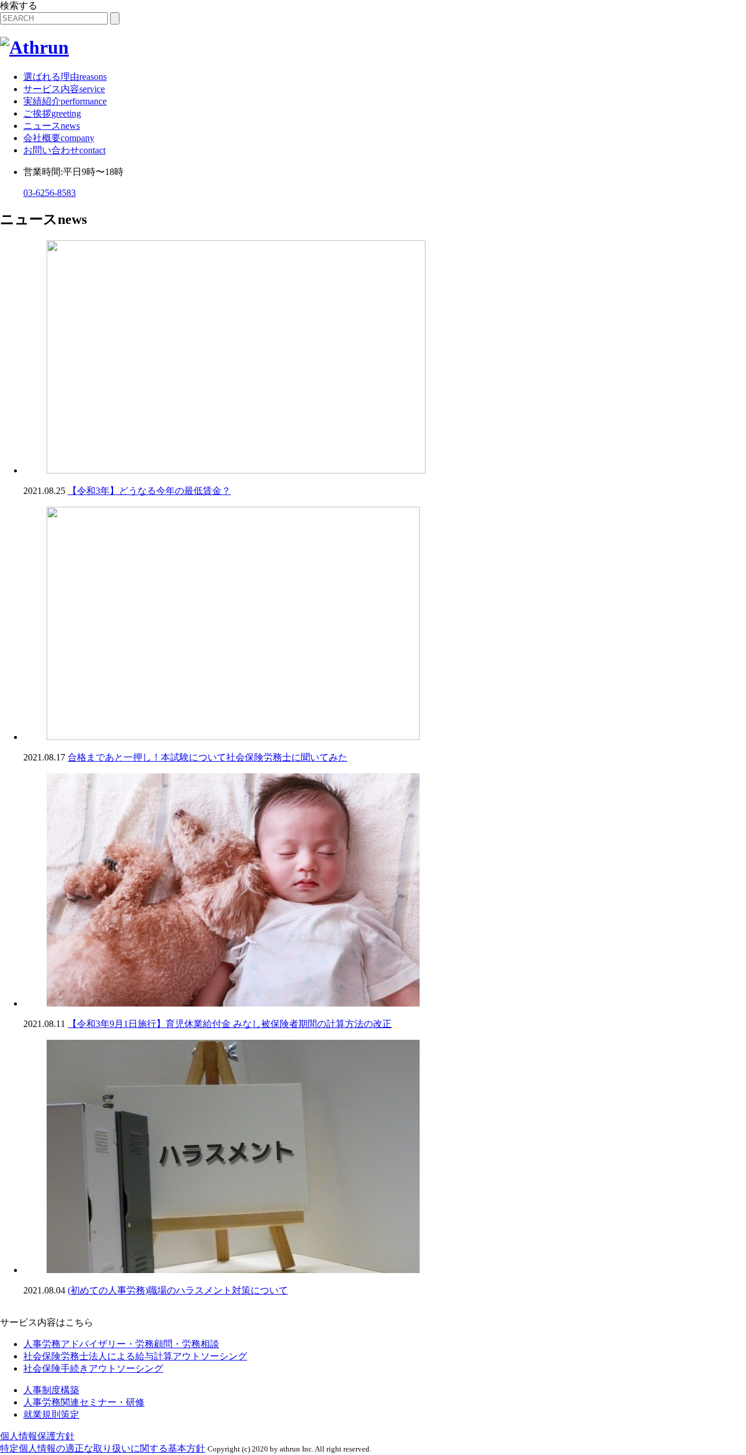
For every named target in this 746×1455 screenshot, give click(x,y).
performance (65, 101)
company (58, 138)
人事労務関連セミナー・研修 (84, 1402)
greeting (52, 113)
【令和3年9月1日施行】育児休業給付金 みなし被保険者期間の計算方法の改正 (230, 1024)
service (64, 89)
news (51, 126)
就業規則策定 (51, 1414)
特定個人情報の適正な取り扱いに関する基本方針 (102, 1448)
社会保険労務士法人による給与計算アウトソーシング (135, 1356)
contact (64, 150)
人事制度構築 (51, 1390)
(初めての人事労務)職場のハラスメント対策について (178, 1290)
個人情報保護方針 (37, 1436)
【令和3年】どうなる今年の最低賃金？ (149, 491)
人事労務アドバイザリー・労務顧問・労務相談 (121, 1344)
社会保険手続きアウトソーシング (93, 1368)
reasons (65, 77)
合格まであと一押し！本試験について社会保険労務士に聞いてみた (207, 757)
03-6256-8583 (49, 193)
